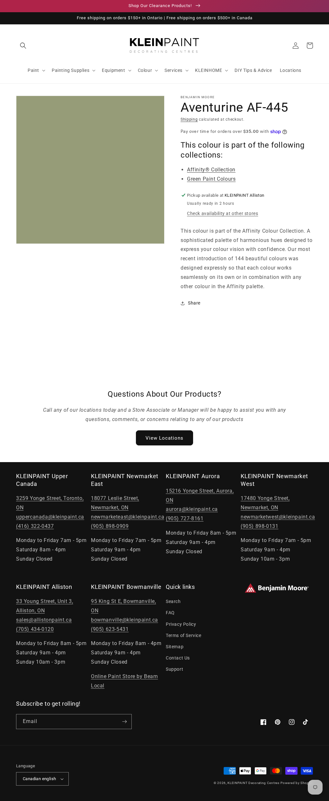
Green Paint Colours (211, 179)
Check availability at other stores (222, 213)
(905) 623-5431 (110, 629)
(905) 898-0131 (259, 526)
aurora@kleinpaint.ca (192, 509)
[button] (23, 46)
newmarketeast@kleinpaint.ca (127, 517)
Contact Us (178, 657)
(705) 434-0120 (35, 629)
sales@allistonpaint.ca (44, 620)
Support (174, 669)
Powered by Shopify (296, 783)
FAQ (170, 612)
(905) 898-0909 (110, 526)
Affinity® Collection (211, 170)
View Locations (164, 438)
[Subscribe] (124, 721)
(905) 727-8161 (184, 518)
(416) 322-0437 (35, 526)
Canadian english (39, 778)
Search (173, 601)
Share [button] (194, 303)
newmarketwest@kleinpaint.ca (278, 517)
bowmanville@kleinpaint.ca (124, 620)
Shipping (189, 119)
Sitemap (174, 646)
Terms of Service (183, 635)
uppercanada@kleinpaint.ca (50, 517)
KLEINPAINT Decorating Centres (253, 783)
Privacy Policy (181, 624)
